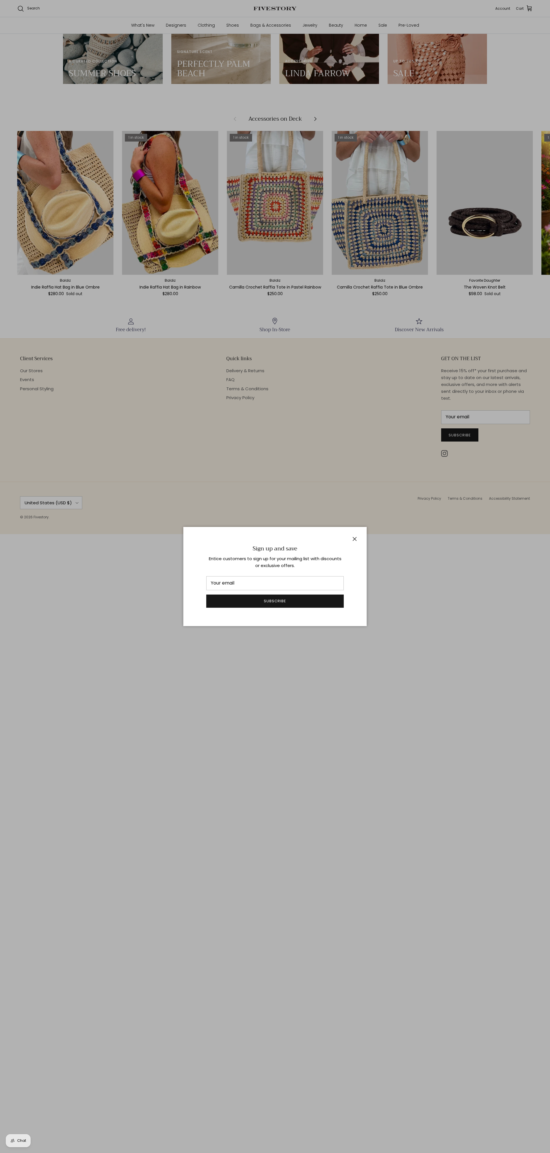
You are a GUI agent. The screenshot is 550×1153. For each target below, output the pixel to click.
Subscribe (275, 601)
